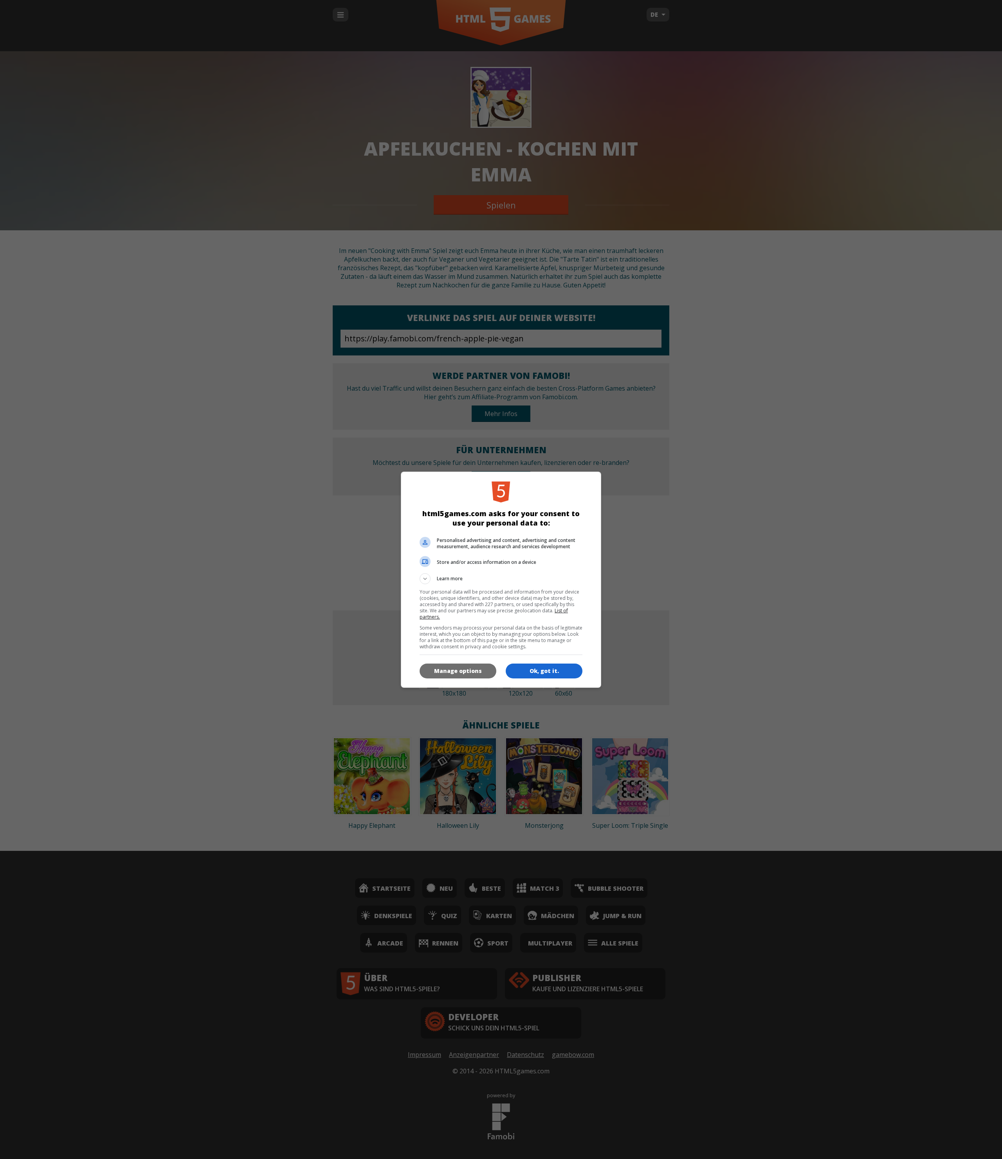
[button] (501, 578)
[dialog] (501, 580)
